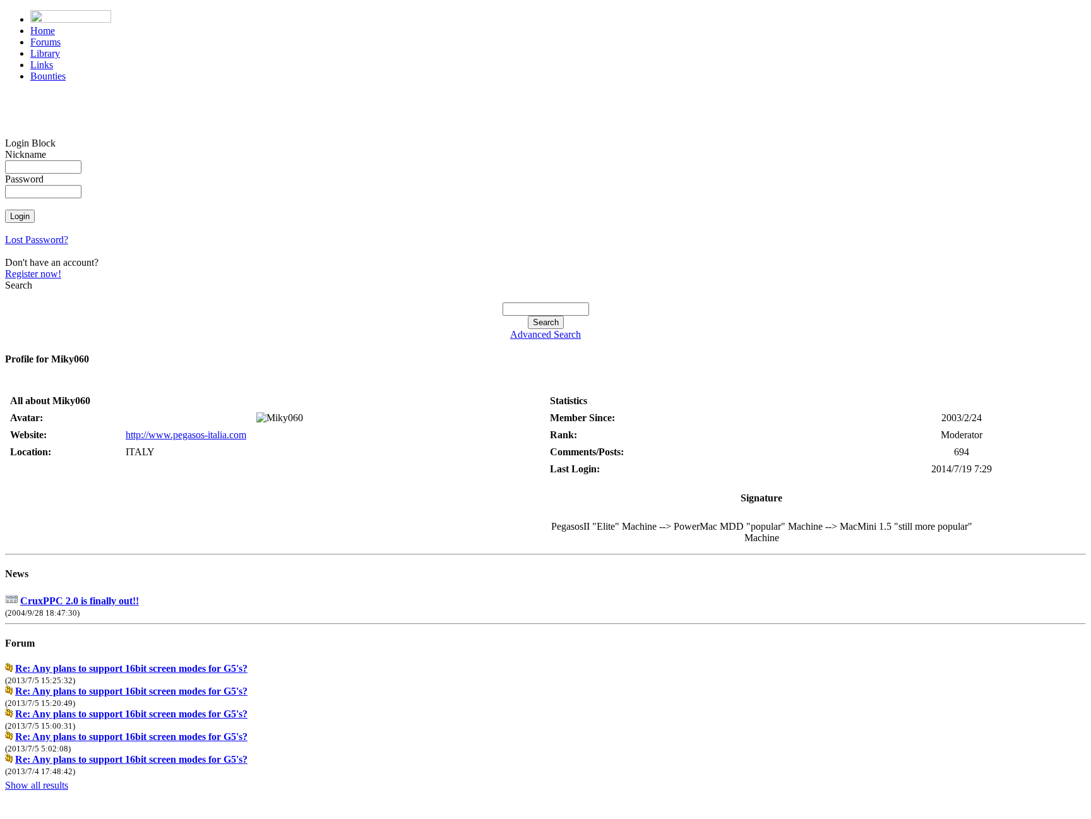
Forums (45, 42)
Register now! (33, 273)
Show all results (36, 785)
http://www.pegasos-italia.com (186, 434)
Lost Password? (36, 239)
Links (41, 64)
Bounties (48, 76)
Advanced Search (545, 334)
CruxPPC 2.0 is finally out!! (79, 600)
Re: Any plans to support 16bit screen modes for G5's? (131, 668)
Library (45, 53)
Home (42, 30)
